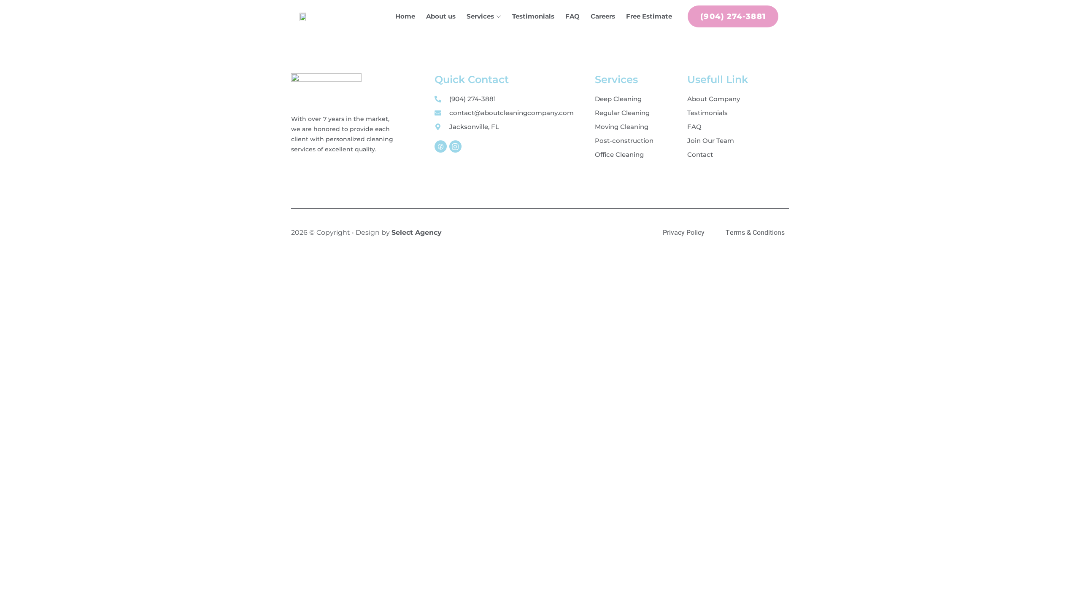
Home (405, 16)
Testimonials (533, 16)
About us (441, 16)
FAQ (572, 16)
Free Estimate (649, 16)
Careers (603, 16)
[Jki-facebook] (441, 146)
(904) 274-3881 (732, 16)
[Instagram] (455, 146)
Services (480, 16)
